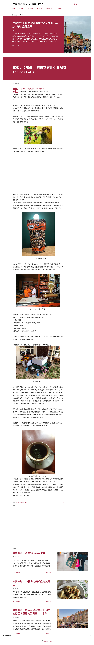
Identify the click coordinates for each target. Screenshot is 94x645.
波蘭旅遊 (30, 8)
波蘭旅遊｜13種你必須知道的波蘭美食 (31, 583)
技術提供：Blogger (47, 641)
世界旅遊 (59, 8)
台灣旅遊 (39, 8)
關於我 (21, 8)
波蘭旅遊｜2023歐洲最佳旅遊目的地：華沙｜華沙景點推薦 (35, 25)
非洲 (26, 502)
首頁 (13, 8)
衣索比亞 (22, 502)
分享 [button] (13, 45)
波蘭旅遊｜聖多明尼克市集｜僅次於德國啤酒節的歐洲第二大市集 (31, 612)
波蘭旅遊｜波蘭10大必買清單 (29, 553)
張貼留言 (17, 45)
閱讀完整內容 (48, 572)
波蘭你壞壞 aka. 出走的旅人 (28, 4)
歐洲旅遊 (49, 8)
